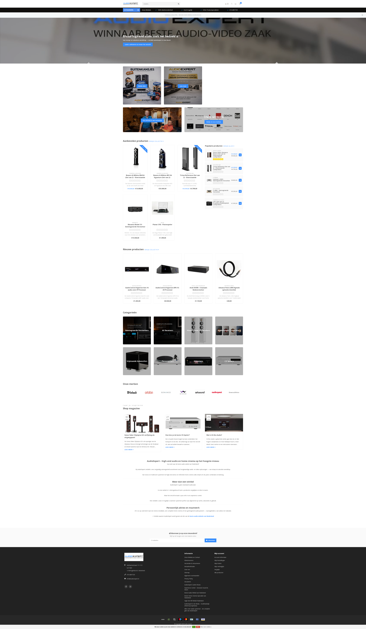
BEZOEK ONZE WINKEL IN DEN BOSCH (190, 15)
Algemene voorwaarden (191, 576)
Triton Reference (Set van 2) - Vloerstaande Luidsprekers (190, 177)
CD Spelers (218, 348)
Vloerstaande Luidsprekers (192, 317)
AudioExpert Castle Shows (192, 585)
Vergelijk (217, 569)
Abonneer (211, 540)
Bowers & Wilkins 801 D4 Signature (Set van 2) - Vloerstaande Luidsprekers (162, 177)
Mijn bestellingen (219, 560)
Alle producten (218, 572)
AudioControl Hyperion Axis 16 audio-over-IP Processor (136, 289)
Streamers (187, 348)
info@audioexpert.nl (133, 579)
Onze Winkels (146, 10)
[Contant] (168, 619)
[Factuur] (174, 619)
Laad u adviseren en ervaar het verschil (138, 44)
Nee (198, 627)
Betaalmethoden (189, 566)
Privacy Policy (188, 579)
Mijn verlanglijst (219, 566)
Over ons (187, 569)
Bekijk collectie (156, 141)
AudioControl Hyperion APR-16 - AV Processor (168, 289)
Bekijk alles (142, 86)
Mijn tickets (218, 563)
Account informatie (220, 557)
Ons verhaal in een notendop (152, 120)
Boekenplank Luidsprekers (223, 317)
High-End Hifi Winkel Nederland (193, 601)
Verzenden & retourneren (192, 563)
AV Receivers (158, 317)
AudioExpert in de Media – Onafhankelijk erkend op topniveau (196, 605)
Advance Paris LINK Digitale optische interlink (229, 289)
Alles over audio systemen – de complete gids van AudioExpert (197, 610)
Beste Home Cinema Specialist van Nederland (195, 597)
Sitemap (186, 572)
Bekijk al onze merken (213, 122)
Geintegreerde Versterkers (131, 317)
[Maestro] (180, 619)
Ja (194, 627)
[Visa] (203, 619)
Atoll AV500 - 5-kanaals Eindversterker (198, 289)
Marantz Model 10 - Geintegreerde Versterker (135, 225)
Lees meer (183, 86)
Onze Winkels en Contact (192, 557)
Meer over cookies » (206, 627)
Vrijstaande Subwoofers (130, 348)
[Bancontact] (191, 619)
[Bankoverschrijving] (163, 619)
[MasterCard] (185, 619)
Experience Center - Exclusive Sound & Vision (196, 589)
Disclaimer (187, 582)
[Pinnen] (197, 619)
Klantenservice (188, 560)
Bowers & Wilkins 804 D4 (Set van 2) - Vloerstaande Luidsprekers (135, 177)
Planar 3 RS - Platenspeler (162, 224)
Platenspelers (158, 348)
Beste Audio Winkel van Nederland (195, 593)
